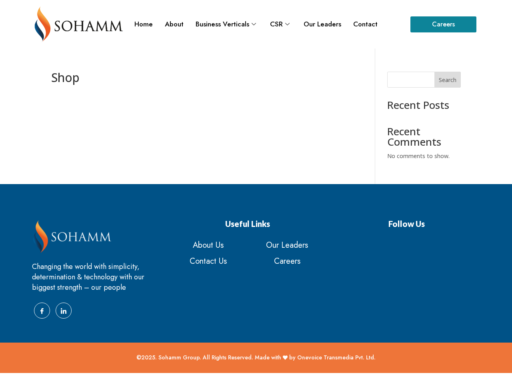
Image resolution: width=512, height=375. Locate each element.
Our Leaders (322, 24)
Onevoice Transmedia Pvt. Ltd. (336, 357)
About (174, 24)
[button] (443, 24)
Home (143, 24)
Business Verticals (222, 24)
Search (447, 80)
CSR (276, 24)
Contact (365, 24)
